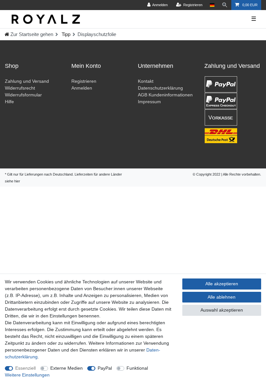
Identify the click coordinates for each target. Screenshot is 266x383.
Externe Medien (66, 368)
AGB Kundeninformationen (165, 94)
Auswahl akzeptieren (221, 310)
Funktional (137, 368)
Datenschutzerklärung (160, 88)
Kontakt (145, 81)
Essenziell (25, 368)
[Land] (212, 5)
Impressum (149, 101)
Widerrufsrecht (20, 88)
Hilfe (9, 101)
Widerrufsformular (23, 94)
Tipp (65, 34)
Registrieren (83, 81)
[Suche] (224, 5)
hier (17, 181)
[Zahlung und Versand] (232, 109)
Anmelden (81, 88)
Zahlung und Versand (27, 81)
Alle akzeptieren (221, 283)
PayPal (105, 368)
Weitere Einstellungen (27, 374)
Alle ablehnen (222, 297)
